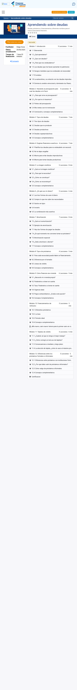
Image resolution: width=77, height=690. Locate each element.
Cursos (6, 18)
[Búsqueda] (72, 18)
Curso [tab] (33, 36)
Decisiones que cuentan (59, 12)
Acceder (71, 12)
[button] (14, 42)
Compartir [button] (15, 61)
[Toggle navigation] (3, 12)
